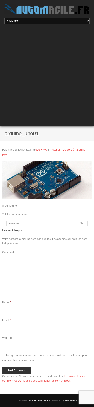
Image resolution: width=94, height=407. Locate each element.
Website (7, 337)
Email (6, 320)
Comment (8, 252)
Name (6, 302)
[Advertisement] (47, 73)
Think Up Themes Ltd (39, 400)
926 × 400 (41, 149)
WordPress (71, 400)
